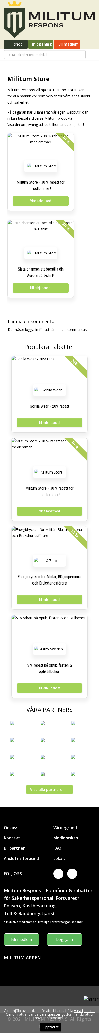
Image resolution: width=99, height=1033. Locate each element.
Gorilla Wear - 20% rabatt (49, 406)
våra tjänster (84, 1010)
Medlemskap (65, 838)
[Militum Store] (43, 166)
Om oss (11, 827)
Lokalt (59, 858)
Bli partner (14, 848)
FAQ (57, 848)
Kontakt (12, 838)
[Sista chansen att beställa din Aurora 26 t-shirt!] (41, 235)
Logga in (64, 939)
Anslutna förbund (21, 858)
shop (18, 44)
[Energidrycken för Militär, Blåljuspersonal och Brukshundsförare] (49, 541)
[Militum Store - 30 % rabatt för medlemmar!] (41, 148)
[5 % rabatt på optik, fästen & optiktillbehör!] (49, 630)
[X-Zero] (49, 561)
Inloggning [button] (42, 44)
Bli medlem (68, 44)
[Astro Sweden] (49, 649)
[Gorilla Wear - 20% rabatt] (49, 371)
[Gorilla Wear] (49, 390)
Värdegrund (65, 827)
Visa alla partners (46, 789)
